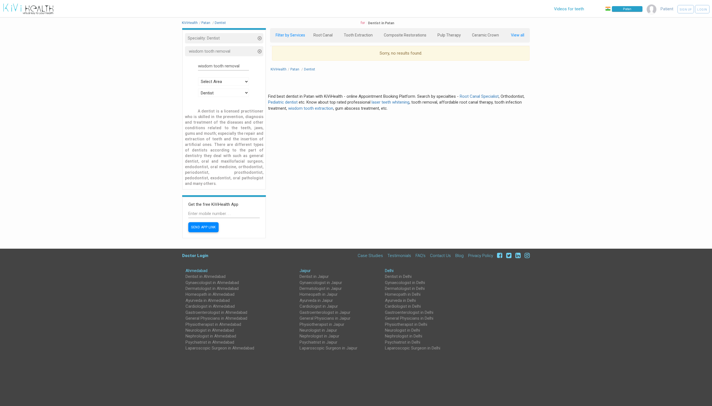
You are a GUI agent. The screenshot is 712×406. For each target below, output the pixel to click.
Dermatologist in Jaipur (321, 288)
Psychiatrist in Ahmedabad (210, 342)
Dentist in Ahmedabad (206, 276)
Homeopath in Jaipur (319, 294)
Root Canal (323, 35)
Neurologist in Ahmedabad (210, 330)
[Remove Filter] (259, 39)
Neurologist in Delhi (402, 330)
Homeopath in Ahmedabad (210, 294)
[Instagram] (526, 255)
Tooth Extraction (358, 35)
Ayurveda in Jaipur (316, 300)
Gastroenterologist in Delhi (409, 312)
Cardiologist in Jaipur (319, 306)
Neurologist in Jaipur (318, 330)
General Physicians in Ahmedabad (216, 318)
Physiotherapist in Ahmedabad (213, 324)
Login (702, 9)
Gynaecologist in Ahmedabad (212, 282)
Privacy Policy (480, 255)
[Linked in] (517, 255)
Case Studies (370, 255)
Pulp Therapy (449, 35)
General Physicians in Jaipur (325, 318)
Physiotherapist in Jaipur (322, 324)
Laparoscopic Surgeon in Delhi (412, 348)
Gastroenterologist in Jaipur (325, 312)
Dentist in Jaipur (314, 276)
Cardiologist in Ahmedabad (210, 306)
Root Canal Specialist (479, 96)
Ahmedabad (196, 270)
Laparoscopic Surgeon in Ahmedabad (220, 348)
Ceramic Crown (485, 35)
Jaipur (305, 270)
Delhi (389, 270)
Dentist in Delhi (398, 276)
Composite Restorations (405, 35)
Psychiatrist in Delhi (402, 342)
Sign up (686, 9)
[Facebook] (498, 255)
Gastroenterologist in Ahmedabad (216, 312)
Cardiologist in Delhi (403, 306)
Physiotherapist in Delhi (406, 324)
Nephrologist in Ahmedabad (211, 336)
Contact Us (440, 255)
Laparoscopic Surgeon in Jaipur (328, 348)
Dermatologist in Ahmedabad (212, 288)
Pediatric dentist (283, 102)
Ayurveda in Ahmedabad (208, 300)
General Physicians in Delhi (409, 318)
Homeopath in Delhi (403, 294)
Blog (459, 255)
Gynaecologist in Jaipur (321, 282)
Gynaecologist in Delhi (405, 282)
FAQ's (421, 255)
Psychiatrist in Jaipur (318, 342)
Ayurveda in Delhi (400, 300)
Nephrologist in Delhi (403, 336)
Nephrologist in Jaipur (319, 336)
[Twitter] (508, 255)
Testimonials (399, 255)
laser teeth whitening (390, 102)
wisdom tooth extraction (310, 108)
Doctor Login (195, 255)
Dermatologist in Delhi (405, 288)
